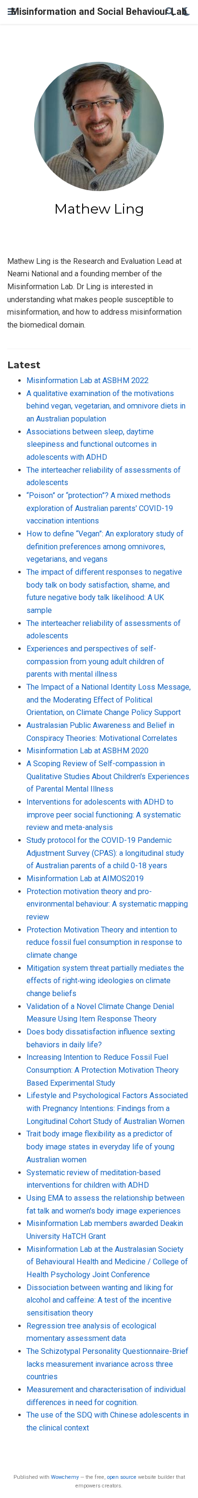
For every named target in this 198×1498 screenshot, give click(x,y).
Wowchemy (65, 1477)
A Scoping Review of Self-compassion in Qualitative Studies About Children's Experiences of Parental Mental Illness (107, 776)
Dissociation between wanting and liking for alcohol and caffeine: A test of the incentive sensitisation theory (99, 1300)
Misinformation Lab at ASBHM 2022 (87, 380)
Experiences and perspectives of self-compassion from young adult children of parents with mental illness (95, 661)
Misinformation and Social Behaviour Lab (99, 11)
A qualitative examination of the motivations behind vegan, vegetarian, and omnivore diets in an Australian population (106, 406)
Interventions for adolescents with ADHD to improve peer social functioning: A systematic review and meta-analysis (103, 814)
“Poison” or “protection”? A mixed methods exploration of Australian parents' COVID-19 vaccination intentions (99, 508)
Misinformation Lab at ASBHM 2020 (87, 750)
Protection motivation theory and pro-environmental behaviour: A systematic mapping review (107, 904)
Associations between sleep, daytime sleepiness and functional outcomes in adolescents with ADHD (91, 444)
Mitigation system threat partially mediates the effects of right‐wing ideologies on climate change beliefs (105, 981)
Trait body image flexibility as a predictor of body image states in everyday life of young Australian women (100, 1146)
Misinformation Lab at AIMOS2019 (85, 878)
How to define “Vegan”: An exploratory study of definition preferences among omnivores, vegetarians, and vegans (105, 546)
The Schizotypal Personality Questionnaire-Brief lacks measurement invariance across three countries (107, 1364)
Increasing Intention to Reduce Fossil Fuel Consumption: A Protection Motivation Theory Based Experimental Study (102, 1070)
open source (121, 1477)
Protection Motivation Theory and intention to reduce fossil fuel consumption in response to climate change (104, 942)
